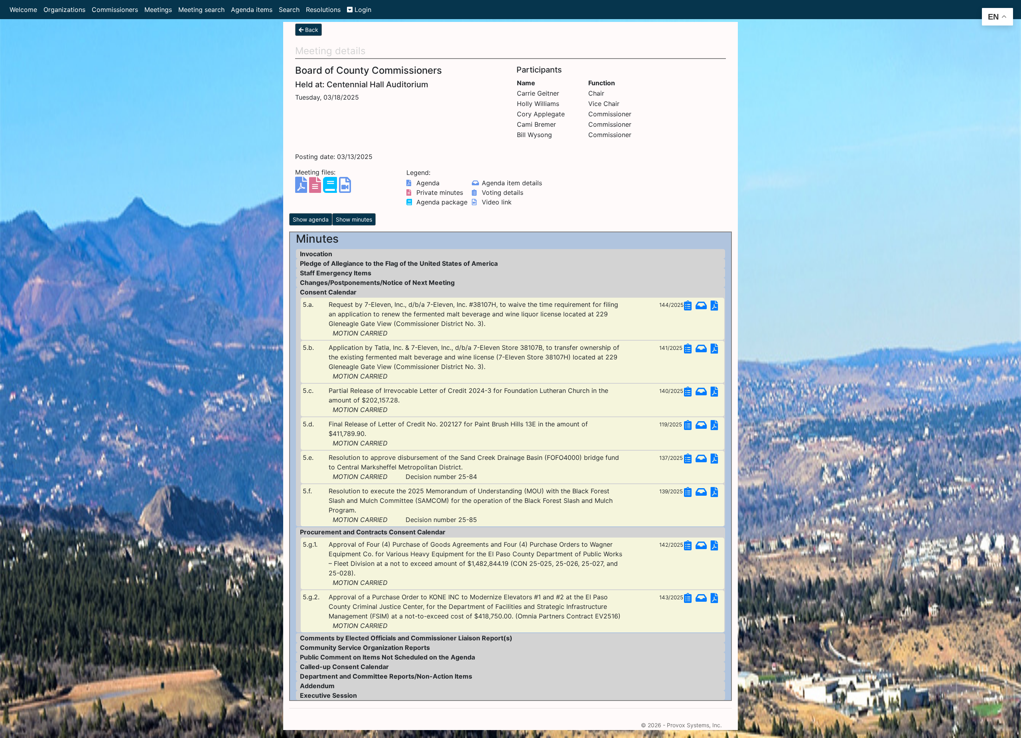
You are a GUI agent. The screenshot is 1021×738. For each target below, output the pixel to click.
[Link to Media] (345, 188)
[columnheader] (552, 83)
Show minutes (354, 219)
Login (362, 10)
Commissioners (115, 10)
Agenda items (251, 10)
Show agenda (311, 219)
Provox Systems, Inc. (694, 725)
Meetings (158, 10)
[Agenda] (302, 188)
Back (311, 29)
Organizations (64, 10)
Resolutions (323, 10)
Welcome (23, 10)
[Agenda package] (331, 188)
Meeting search (201, 10)
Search (289, 10)
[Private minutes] (316, 188)
